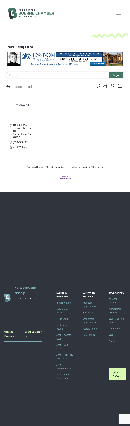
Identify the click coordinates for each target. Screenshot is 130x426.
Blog (111, 334)
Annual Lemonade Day (63, 366)
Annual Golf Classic (62, 347)
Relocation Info (90, 328)
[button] (8, 87)
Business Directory (36, 167)
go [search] (117, 75)
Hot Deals (71, 167)
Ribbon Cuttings (64, 302)
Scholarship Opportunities (89, 320)
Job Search (88, 312)
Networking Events (62, 311)
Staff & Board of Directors (117, 320)
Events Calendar (55, 167)
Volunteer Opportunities (89, 304)
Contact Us (97, 167)
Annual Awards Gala (63, 337)
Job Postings (84, 167)
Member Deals (89, 335)
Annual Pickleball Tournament (64, 356)
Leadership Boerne (61, 327)
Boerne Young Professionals (63, 376)
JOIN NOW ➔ (117, 374)
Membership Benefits (115, 310)
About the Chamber (114, 301)
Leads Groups (62, 318)
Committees (114, 328)
